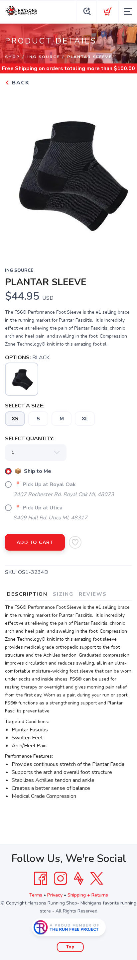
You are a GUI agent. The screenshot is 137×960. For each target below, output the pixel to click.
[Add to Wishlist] (75, 542)
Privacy (55, 895)
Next (121, 172)
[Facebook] (41, 879)
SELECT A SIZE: (24, 405)
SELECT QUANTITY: (29, 438)
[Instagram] (60, 879)
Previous (15, 172)
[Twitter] (97, 879)
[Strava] (78, 879)
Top (70, 947)
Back (20, 82)
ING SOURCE (43, 56)
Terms (35, 895)
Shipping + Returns (88, 895)
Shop (12, 56)
